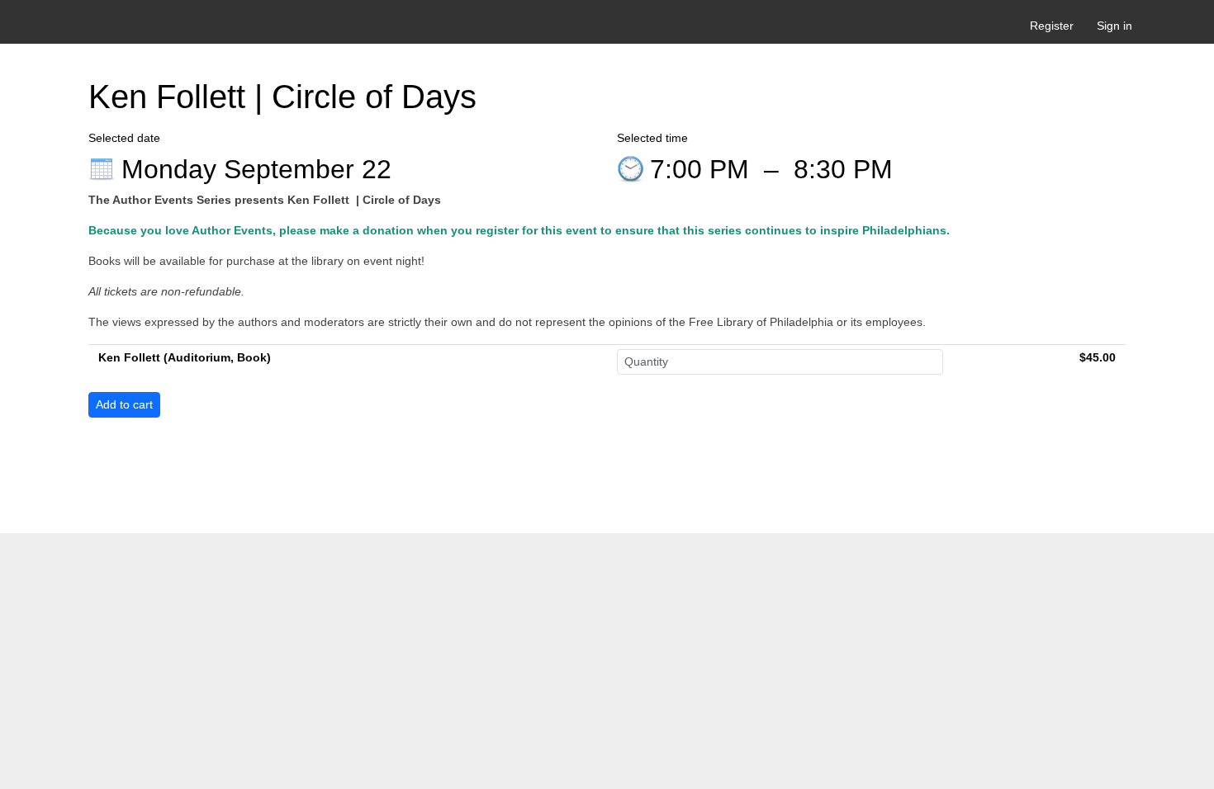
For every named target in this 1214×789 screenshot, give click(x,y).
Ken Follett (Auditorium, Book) (184, 357)
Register (1052, 25)
